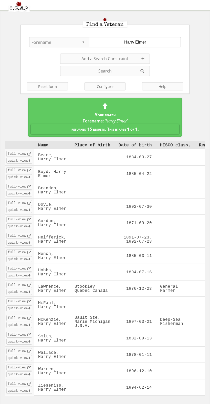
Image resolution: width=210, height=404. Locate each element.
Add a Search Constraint (104, 58)
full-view (17, 154)
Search (105, 71)
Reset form (47, 86)
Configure (105, 86)
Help (162, 86)
